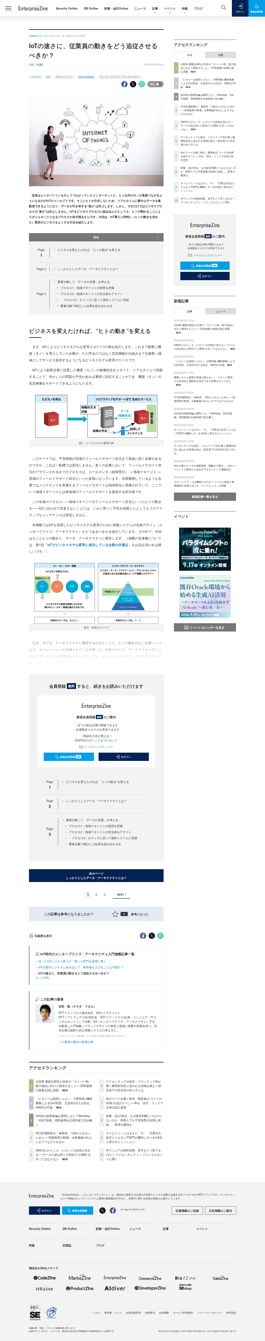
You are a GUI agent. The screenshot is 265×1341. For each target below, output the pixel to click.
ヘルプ (96, 1312)
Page (41, 269)
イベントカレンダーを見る (207, 627)
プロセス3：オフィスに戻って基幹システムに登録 (94, 300)
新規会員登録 (70, 757)
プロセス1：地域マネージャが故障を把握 (87, 288)
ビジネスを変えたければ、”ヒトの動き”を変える (89, 250)
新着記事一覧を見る (205, 496)
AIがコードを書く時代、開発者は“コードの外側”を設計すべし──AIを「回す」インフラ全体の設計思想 (134, 1102)
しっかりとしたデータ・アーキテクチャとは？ (88, 269)
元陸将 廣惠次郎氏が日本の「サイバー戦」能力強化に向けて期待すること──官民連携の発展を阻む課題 (64, 1085)
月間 (220, 55)
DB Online (91, 8)
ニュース (140, 8)
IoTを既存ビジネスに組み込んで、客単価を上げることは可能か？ (82, 967)
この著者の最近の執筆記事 (76, 1042)
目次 (96, 237)
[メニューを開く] (8, 8)
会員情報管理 (133, 1312)
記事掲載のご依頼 (187, 1210)
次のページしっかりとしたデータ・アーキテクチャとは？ (96, 875)
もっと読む (42, 977)
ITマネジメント (64, 77)
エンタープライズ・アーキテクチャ (120, 77)
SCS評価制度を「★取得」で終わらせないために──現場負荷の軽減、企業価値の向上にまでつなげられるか (64, 1137)
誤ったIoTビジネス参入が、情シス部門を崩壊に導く (72, 961)
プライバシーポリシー (209, 1312)
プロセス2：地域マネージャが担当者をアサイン (91, 294)
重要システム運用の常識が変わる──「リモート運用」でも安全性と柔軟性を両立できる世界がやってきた (204, 379)
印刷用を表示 (43, 936)
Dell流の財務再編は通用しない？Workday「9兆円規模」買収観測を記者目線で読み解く (64, 1120)
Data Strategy (86, 77)
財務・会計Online (116, 8)
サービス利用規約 (183, 1312)
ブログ (198, 8)
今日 (189, 55)
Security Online (67, 8)
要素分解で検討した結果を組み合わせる (86, 306)
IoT (48, 77)
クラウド (36, 77)
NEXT (120, 894)
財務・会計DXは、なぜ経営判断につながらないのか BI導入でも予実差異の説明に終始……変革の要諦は (134, 1120)
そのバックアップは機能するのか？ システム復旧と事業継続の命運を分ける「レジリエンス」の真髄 (204, 483)
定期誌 (67, 1245)
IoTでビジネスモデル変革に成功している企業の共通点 (87, 544)
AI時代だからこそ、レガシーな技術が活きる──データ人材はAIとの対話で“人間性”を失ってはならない (63, 1154)
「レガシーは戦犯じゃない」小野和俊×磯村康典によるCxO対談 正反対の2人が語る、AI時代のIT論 (64, 1102)
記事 (155, 8)
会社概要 (164, 1312)
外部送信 (231, 1312)
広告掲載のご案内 (220, 1210)
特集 (185, 8)
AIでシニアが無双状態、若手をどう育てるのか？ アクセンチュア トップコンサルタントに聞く (134, 1154)
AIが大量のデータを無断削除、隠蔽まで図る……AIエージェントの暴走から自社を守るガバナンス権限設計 (205, 467)
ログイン (126, 757)
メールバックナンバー (98, 747)
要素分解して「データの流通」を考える (84, 282)
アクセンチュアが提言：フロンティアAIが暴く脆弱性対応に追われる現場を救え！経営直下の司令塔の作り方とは (133, 1085)
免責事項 (150, 1312)
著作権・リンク (113, 1312)
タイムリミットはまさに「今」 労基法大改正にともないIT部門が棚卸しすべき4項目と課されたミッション (134, 1137)
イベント (170, 8)
